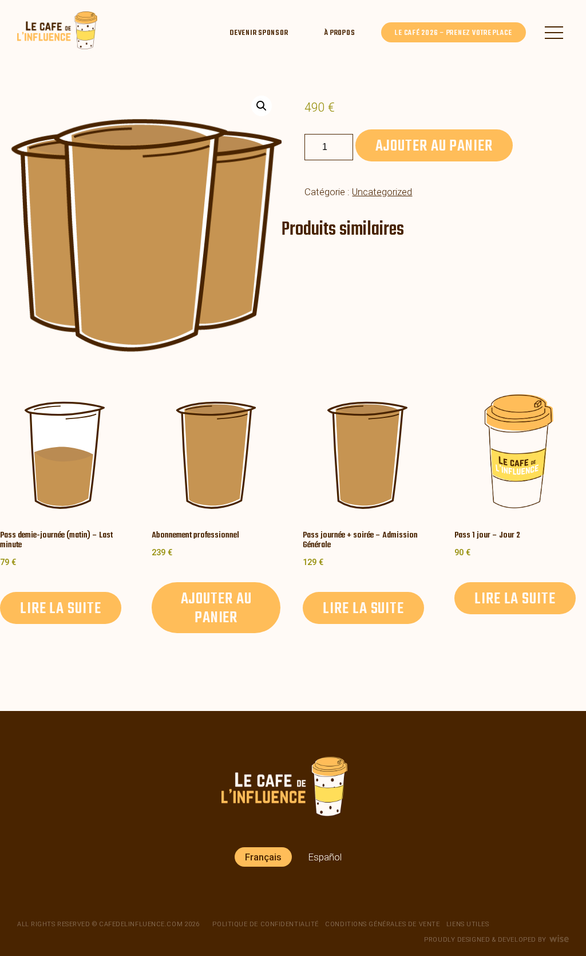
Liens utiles (467, 924)
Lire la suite (60, 608)
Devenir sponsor (258, 33)
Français (263, 857)
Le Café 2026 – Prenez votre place (453, 33)
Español (325, 857)
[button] (261, 106)
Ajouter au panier (434, 146)
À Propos (339, 33)
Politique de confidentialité (265, 924)
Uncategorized (382, 191)
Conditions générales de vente (382, 924)
